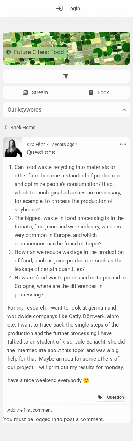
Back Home (22, 127)
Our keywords (24, 109)
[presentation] (66, 76)
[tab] (66, 76)
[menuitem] (66, 8)
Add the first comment (29, 410)
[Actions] (123, 144)
